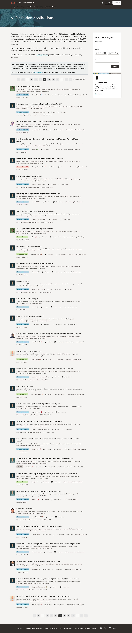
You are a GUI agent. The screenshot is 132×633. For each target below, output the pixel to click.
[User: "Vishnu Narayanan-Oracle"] (12, 370)
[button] (80, 79)
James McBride (29, 590)
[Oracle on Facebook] (101, 628)
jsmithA (34, 307)
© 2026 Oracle (18, 628)
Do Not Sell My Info (52, 628)
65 (66, 80)
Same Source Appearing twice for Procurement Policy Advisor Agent (39, 421)
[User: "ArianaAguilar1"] (12, 88)
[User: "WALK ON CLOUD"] (12, 388)
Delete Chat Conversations (25, 509)
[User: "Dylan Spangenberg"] (12, 105)
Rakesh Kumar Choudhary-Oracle (42, 289)
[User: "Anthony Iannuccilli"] (12, 177)
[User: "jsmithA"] (12, 300)
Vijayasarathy (36, 412)
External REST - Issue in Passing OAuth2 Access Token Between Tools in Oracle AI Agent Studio (48, 544)
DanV (74, 324)
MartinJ (34, 149)
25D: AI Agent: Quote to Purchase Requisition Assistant (34, 229)
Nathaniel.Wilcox (77, 482)
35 (36, 80)
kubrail (33, 237)
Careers (94, 628)
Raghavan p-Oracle (81, 534)
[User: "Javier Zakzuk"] (12, 353)
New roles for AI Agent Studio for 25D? (29, 176)
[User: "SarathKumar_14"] (12, 545)
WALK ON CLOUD (36, 394)
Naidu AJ (28, 467)
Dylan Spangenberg (38, 112)
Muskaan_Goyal (82, 95)
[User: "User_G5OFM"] (12, 195)
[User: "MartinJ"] (12, 140)
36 (40, 80)
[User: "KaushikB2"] (12, 563)
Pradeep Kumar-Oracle (32, 222)
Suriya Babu (35, 130)
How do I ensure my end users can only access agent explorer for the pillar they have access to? (48, 334)
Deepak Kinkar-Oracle (38, 219)
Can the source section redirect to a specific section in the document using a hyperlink (45, 369)
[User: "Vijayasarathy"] (12, 405)
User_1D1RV (35, 324)
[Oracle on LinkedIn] (110, 628)
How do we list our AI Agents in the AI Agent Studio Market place (38, 404)
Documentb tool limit (23, 281)
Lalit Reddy (76, 149)
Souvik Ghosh (36, 342)
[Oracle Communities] (102, 3)
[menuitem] (109, 3)
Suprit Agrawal (81, 254)
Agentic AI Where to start (24, 386)
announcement (38, 72)
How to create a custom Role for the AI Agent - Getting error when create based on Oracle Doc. (47, 579)
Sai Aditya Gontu (36, 254)
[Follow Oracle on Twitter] (105, 628)
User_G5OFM (36, 202)
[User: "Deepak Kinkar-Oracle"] (12, 212)
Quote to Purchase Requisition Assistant (29, 316)
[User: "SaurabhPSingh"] (12, 510)
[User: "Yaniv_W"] (12, 475)
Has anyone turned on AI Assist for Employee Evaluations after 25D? (39, 104)
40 (57, 80)
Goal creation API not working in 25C (28, 299)
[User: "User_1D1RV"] (12, 318)
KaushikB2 (35, 569)
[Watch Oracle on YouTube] (114, 628)
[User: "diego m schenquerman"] (12, 580)
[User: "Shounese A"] (12, 440)
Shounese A (35, 449)
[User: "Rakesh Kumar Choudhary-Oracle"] (12, 283)
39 (53, 80)
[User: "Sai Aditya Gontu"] (12, 248)
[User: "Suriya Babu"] (12, 123)
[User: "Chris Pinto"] (12, 528)
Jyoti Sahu (78, 359)
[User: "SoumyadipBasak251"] (12, 160)
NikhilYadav (77, 569)
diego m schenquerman (39, 587)
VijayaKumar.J (82, 167)
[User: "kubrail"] (12, 230)
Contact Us (39, 628)
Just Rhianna (77, 272)
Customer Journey (51, 7)
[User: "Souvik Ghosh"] (12, 335)
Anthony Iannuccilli (38, 184)
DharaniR (35, 272)
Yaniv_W (33, 482)
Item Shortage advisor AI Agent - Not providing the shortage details (39, 121)
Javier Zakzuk (35, 359)
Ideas (22, 7)
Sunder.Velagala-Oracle (32, 187)
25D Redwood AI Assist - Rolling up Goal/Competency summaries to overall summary (45, 458)
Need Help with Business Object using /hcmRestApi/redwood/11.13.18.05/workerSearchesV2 (47, 474)
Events (29, 7)
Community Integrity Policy (65, 628)
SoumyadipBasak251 (38, 167)
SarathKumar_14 (37, 552)
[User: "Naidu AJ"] (12, 460)
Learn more (98, 94)
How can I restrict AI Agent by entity (28, 86)
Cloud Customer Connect (26, 3)
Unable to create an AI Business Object (29, 351)
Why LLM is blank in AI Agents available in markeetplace (35, 211)
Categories (14, 7)
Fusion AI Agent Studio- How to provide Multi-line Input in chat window (40, 159)
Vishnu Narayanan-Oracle (40, 377)
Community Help (30, 628)
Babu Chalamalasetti (31, 292)
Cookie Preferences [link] (78, 628)
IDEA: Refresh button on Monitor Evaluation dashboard (34, 264)
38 (49, 80)
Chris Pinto (35, 534)
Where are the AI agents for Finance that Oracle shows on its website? (39, 526)
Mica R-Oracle (78, 202)
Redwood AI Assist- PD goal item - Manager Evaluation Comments (38, 491)
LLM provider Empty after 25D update (29, 246)
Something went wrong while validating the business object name (38, 194)
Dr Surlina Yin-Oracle (31, 115)
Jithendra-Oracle (79, 130)
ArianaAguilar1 (36, 95)
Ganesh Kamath (79, 342)
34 (31, 80)
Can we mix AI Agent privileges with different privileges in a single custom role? (43, 596)
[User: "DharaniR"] (12, 265)
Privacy (45, 628)
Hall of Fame (38, 7)
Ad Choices (88, 628)
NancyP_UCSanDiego (78, 237)
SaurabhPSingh (36, 517)
